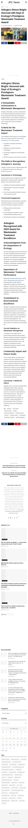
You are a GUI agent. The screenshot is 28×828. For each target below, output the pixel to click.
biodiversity (5, 759)
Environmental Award (9, 413)
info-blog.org (8, 511)
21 (3, 744)
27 (25, 744)
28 (3, 748)
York (4, 803)
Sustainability (22, 415)
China (23, 759)
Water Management (20, 417)
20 (25, 741)
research (15, 787)
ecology (15, 410)
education (21, 764)
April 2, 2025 (5, 566)
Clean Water (15, 408)
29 (6, 748)
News (21, 782)
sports (4, 792)
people (4, 785)
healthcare (12, 772)
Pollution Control (14, 415)
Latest (10, 777)
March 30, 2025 (5, 589)
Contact (10, 813)
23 (10, 744)
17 (14, 741)
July (4, 777)
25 (17, 744)
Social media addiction (17, 790)
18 (17, 741)
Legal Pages (16, 813)
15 (6, 741)
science (23, 787)
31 (14, 748)
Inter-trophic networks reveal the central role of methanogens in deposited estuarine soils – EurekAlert (13, 585)
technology (5, 795)
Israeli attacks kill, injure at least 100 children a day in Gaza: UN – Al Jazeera (16, 663)
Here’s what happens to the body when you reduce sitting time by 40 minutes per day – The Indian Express (17, 655)
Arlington (9, 408)
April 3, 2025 (5, 546)
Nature (14, 782)
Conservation (17, 761)
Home (2, 6)
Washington (5, 800)
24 (14, 744)
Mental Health (6, 782)
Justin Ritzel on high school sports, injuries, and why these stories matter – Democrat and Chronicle (17, 699)
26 (21, 744)
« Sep (2, 750)
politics (12, 785)
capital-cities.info (16, 511)
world (21, 800)
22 (6, 744)
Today (20, 795)
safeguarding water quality (14, 280)
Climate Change (6, 761)
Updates (12, 798)
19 (21, 741)
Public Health (6, 787)
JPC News (14, 2)
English (4, 614)
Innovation (21, 772)
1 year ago (11, 658)
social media (5, 790)
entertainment (6, 767)
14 (3, 741)
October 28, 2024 (18, 25)
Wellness (14, 800)
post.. (19, 785)
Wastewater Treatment (9, 417)
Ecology (6, 6)
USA (19, 798)
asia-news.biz (20, 509)
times (13, 795)
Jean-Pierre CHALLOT (7, 25)
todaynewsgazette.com (15, 821)
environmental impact (18, 767)
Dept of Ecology (7, 410)
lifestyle (18, 777)
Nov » (6, 750)
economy (13, 764)
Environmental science (8, 769)
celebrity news (15, 759)
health (4, 772)
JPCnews (6, 415)
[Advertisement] (14, 60)
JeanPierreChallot (20, 413)
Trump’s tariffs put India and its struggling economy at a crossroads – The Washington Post (17, 681)
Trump (4, 798)
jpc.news (16, 513)
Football (18, 769)
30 (10, 748)
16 (10, 741)
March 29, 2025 (5, 609)
